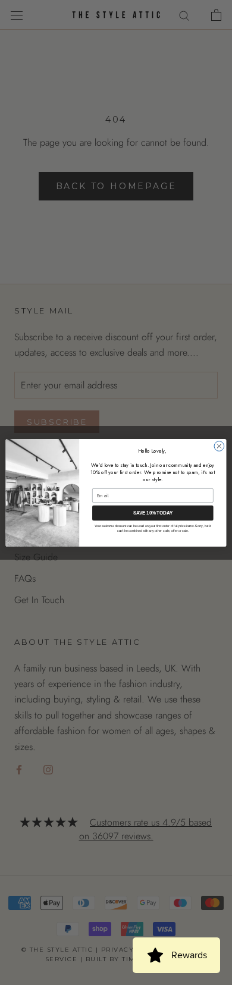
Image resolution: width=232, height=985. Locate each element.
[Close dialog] (219, 446)
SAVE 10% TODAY (153, 512)
